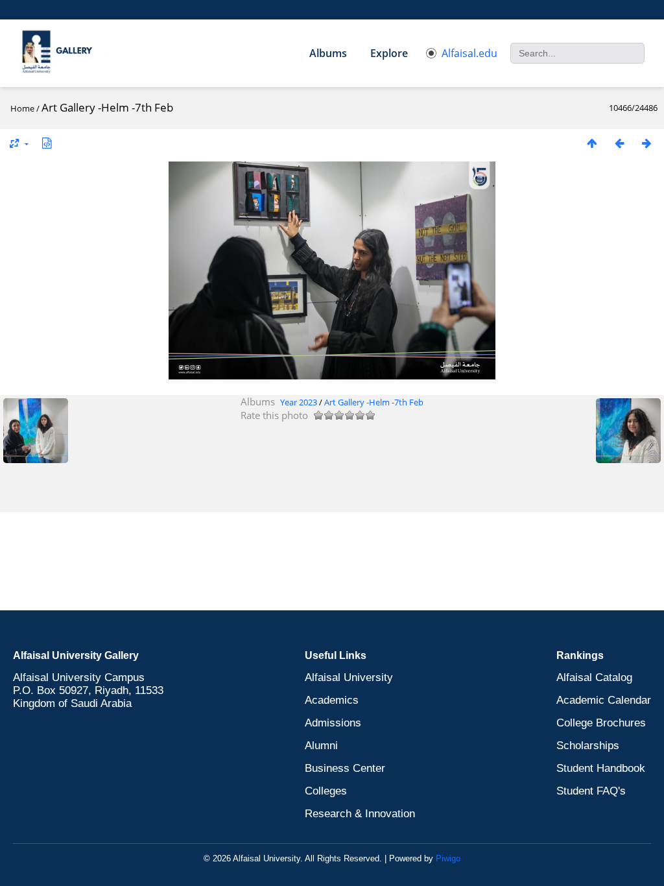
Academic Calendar (603, 700)
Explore (389, 53)
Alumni (321, 745)
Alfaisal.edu (469, 53)
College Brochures (601, 723)
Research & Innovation (360, 814)
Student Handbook (600, 768)
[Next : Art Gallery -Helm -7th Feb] (646, 143)
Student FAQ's (591, 791)
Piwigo (448, 858)
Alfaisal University (349, 677)
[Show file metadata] (46, 143)
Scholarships (587, 745)
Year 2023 (298, 402)
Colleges (326, 791)
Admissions (333, 723)
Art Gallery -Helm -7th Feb (373, 402)
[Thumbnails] (592, 143)
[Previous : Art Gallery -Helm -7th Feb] (619, 143)
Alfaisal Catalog (594, 677)
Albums (328, 53)
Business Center (345, 768)
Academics (332, 700)
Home (22, 108)
